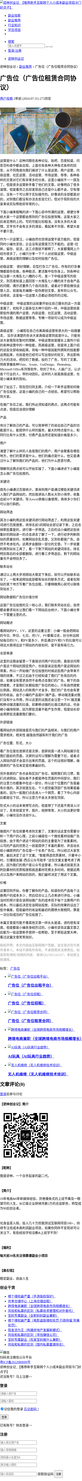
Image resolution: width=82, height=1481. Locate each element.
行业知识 (14, 25)
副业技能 (14, 15)
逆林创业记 (16, 58)
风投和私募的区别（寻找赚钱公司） (33, 1335)
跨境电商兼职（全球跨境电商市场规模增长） (40, 1306)
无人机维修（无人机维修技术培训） (38, 1074)
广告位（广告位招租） (27, 1003)
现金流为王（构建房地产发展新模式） (35, 1330)
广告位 (15, 968)
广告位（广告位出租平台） (30, 985)
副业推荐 (14, 20)
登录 (3, 1094)
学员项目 (14, 30)
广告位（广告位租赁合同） (30, 1021)
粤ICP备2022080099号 (15, 1362)
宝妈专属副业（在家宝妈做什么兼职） (35, 1339)
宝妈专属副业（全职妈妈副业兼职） (33, 1315)
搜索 (11, 41)
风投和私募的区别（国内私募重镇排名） (36, 1344)
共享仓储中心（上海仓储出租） (30, 1301)
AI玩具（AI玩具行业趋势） (31, 1056)
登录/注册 (14, 50)
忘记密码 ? (31, 1409)
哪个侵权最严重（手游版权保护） (32, 1296)
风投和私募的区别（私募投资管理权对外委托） (41, 1311)
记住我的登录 (13, 1409)
